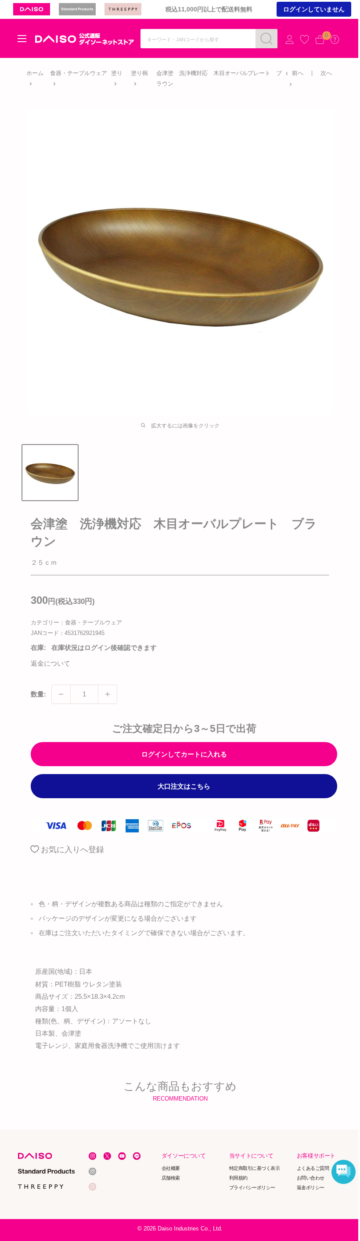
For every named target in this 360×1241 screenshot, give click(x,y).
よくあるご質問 (313, 1168)
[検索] (266, 38)
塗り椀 (139, 73)
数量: (38, 694)
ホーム (34, 73)
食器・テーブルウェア (78, 73)
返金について (50, 663)
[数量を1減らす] (61, 694)
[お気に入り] (304, 39)
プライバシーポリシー (252, 1187)
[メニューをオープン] (22, 38)
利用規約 (238, 1177)
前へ (297, 73)
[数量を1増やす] (107, 694)
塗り (116, 73)
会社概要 (171, 1168)
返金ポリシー (310, 1187)
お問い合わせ (310, 1177)
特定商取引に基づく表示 (254, 1168)
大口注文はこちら (184, 786)
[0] (320, 39)
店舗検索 (171, 1177)
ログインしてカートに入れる (184, 754)
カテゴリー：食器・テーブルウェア (76, 622)
